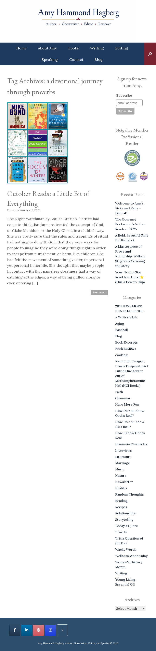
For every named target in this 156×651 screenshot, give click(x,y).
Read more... (99, 292)
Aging (119, 323)
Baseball (121, 330)
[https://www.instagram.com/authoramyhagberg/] (50, 630)
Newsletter (124, 482)
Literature (123, 457)
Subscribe (124, 95)
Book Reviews (125, 349)
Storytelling (124, 519)
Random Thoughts (129, 494)
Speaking (50, 59)
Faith (119, 392)
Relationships (125, 513)
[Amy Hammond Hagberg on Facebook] (14, 630)
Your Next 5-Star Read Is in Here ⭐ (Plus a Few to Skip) (130, 277)
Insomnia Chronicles (131, 444)
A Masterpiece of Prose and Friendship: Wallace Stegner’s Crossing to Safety (130, 256)
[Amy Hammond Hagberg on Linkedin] (26, 630)
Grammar (123, 398)
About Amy (47, 48)
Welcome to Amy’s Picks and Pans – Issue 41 (129, 208)
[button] (150, 54)
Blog (99, 59)
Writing (97, 48)
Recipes (121, 507)
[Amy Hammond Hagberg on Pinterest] (38, 630)
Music (119, 469)
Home (21, 48)
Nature (120, 475)
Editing (121, 48)
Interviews (123, 450)
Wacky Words (125, 549)
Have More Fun (127, 404)
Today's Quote (126, 526)
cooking (121, 355)
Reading (121, 501)
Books (73, 48)
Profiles (121, 488)
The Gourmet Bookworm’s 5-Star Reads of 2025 (130, 224)
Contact (76, 59)
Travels (121, 532)
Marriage (122, 463)
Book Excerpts (126, 342)
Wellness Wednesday (131, 556)
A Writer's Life (126, 317)
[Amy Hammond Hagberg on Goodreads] (62, 630)
